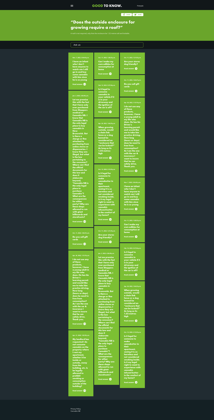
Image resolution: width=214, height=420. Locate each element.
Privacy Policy (76, 409)
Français (140, 6)
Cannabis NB (75, 411)
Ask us (77, 45)
